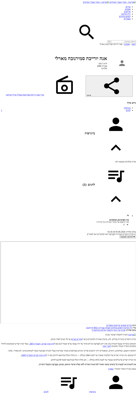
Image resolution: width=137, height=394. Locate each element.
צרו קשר (116, 330)
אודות (123, 330)
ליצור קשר (107, 346)
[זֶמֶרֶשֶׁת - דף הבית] (132, 335)
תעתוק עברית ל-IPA (102, 328)
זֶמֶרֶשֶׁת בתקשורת (99, 330)
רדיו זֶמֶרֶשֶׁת (128, 328)
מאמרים (127, 19)
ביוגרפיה (127, 108)
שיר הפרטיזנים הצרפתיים (119, 220)
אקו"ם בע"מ (77, 339)
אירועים (127, 11)
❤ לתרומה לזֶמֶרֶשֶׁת (128, 237)
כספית (110, 369)
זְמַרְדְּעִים (89, 328)
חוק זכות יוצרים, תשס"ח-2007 (41, 344)
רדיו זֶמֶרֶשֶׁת (126, 14)
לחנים (66, 110)
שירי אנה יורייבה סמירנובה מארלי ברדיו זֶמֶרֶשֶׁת (25, 95)
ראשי (134, 44)
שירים (128, 7)
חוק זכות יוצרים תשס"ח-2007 (34, 355)
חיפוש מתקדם (125, 16)
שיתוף (89, 95)
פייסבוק (109, 330)
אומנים (128, 9)
